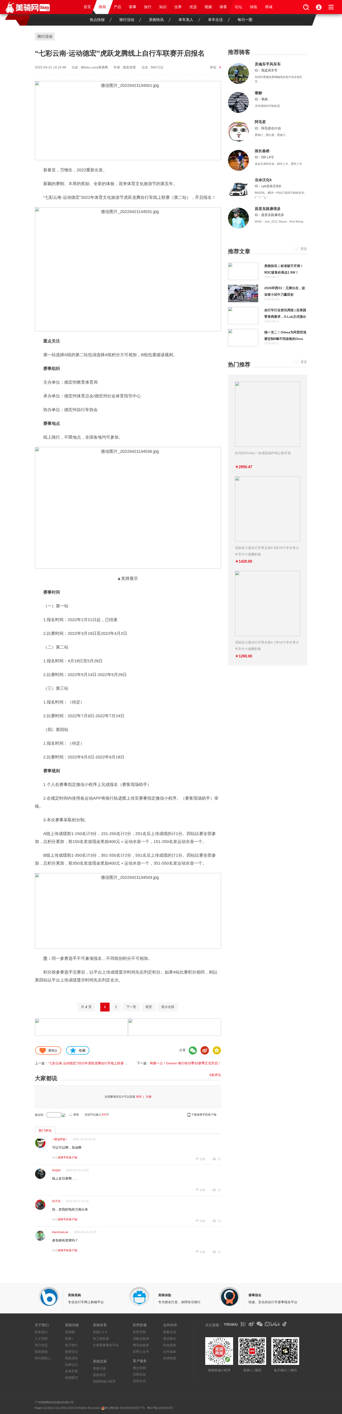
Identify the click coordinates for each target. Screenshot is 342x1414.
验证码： (40, 1114)
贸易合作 (139, 1381)
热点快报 (97, 20)
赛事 (132, 7)
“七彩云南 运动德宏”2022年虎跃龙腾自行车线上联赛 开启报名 (93, 1063)
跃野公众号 (141, 1351)
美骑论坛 (71, 1351)
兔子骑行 (71, 1345)
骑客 (223, 7)
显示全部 (167, 1007)
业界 (178, 7)
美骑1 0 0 (100, 1332)
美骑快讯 (156, 20)
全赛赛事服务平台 (106, 1345)
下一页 (131, 1007)
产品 (117, 7)
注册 (148, 1096)
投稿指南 (41, 1351)
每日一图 (245, 20)
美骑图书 (71, 1378)
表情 (76, 1114)
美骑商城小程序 (104, 1381)
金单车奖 (71, 1371)
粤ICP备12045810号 (160, 1408)
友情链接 (169, 1358)
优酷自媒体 (141, 1338)
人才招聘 (41, 1338)
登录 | (140, 1096)
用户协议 (41, 1345)
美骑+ (69, 1338)
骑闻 (102, 7)
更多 (304, 248)
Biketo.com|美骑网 (94, 67)
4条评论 (215, 1075)
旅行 (147, 7)
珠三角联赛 (101, 1338)
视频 (208, 7)
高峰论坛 (71, 1365)
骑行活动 (126, 20)
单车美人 (185, 20)
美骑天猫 (99, 1368)
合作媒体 (169, 1351)
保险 (253, 7)
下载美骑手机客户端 (203, 1114)
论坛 (238, 7)
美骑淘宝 (99, 1375)
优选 (193, 7)
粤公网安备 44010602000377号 (125, 1408)
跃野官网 (139, 1332)
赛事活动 (169, 1332)
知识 (163, 7)
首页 (87, 7)
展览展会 (169, 1338)
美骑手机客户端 (67, 1157)
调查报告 (71, 1358)
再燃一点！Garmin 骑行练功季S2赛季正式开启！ (185, 1063)
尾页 (148, 1007)
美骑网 (70, 1332)
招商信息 (139, 1374)
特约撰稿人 (43, 1358)
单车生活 (215, 20)
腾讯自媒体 (141, 1345)
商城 (268, 7)
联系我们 (41, 1332)
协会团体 (169, 1345)
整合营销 (139, 1368)
